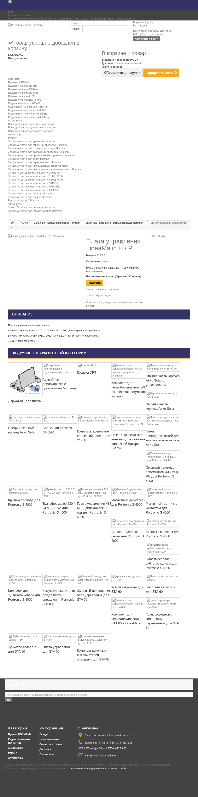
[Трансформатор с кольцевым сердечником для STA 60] (163, 603)
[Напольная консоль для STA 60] (163, 578)
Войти (11, 11)
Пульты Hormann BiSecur (22, 85)
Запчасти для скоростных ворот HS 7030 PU (34, 172)
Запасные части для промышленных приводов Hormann (41, 155)
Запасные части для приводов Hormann (31, 141)
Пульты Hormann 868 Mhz (23, 89)
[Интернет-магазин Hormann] (36, 30)
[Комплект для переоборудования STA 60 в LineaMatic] (128, 603)
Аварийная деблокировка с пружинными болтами (59, 384)
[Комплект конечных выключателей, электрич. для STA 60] (94, 639)
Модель (91, 255)
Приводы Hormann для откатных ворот (30, 131)
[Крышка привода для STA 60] (128, 578)
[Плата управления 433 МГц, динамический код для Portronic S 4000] (94, 493)
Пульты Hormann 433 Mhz (23, 92)
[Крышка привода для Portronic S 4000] (25, 491)
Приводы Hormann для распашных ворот (32, 127)
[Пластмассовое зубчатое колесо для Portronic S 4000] (163, 548)
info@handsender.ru (104, 755)
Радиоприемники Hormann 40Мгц (27, 113)
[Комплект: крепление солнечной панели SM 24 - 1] (94, 420)
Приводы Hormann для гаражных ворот (31, 124)
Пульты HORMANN (19, 82)
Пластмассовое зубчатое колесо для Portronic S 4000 (161, 563)
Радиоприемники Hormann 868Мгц (28, 110)
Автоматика (15, 120)
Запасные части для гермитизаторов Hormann (35, 210)
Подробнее (95, 282)
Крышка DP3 (86, 372)
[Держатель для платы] (25, 379)
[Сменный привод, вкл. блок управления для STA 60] (94, 580)
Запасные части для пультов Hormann (30, 193)
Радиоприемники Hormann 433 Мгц (28, 117)
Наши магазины (49, 739)
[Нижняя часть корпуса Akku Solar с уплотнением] (163, 367)
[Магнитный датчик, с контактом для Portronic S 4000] (163, 493)
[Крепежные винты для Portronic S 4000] (163, 522)
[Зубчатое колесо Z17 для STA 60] (25, 638)
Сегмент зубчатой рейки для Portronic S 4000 (127, 536)
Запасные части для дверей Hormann (30, 197)
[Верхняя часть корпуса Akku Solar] (163, 395)
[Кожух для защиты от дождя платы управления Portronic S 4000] (60, 580)
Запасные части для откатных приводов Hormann (37, 148)
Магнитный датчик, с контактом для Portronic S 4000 (162, 508)
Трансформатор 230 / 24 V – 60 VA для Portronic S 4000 (59, 508)
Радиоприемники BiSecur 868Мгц (27, 106)
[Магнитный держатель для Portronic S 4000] (128, 491)
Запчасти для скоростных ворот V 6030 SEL (34, 190)
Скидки (44, 734)
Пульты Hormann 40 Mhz (22, 96)
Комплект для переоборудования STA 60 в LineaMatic (126, 619)
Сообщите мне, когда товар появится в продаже (114, 302)
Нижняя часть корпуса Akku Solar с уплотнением (163, 380)
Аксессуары (15, 134)
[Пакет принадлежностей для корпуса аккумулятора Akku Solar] (163, 420)
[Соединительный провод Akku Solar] (25, 419)
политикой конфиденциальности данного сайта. (99, 768)
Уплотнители (15, 204)
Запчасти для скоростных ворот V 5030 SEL (34, 186)
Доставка (45, 749)
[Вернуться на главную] (12, 222)
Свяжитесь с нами (19, 15)
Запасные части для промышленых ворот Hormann (38, 165)
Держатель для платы (24, 401)
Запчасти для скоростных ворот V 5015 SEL (34, 183)
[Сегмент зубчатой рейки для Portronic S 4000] (128, 522)
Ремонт (12, 138)
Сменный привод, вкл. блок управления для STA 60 (94, 595)
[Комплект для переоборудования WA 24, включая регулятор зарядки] (128, 370)
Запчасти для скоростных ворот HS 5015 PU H (35, 179)
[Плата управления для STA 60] (60, 638)
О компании (47, 754)
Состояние (93, 261)
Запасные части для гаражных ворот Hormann (35, 162)
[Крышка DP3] (94, 365)
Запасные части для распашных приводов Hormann (38, 151)
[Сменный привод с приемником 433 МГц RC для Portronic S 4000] (163, 456)
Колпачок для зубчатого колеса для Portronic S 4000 (24, 595)
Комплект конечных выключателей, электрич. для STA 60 (93, 655)
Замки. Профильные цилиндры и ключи (31, 207)
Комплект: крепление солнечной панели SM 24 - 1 (93, 436)
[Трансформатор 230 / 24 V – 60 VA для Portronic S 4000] (60, 493)
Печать (90, 305)
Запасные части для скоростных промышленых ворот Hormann (45, 169)
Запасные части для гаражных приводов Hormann (37, 144)
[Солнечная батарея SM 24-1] (60, 419)
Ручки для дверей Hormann (24, 200)
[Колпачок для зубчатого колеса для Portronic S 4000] (25, 580)
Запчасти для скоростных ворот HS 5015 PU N (35, 176)
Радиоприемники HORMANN (24, 103)
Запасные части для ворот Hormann (29, 158)
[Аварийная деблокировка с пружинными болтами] (60, 368)
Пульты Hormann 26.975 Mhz (25, 99)
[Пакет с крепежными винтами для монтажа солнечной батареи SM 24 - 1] (128, 422)
